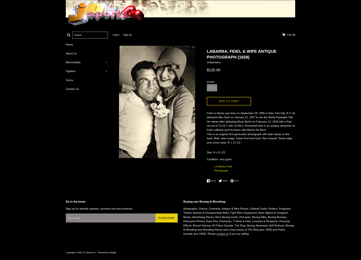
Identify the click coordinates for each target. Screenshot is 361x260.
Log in (116, 35)
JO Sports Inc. (90, 252)
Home (69, 44)
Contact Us (72, 88)
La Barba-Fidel (223, 166)
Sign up (127, 35)
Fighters (86, 71)
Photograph (221, 170)
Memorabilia (86, 62)
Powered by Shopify (107, 252)
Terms (69, 80)
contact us (222, 233)
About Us (71, 53)
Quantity (211, 82)
